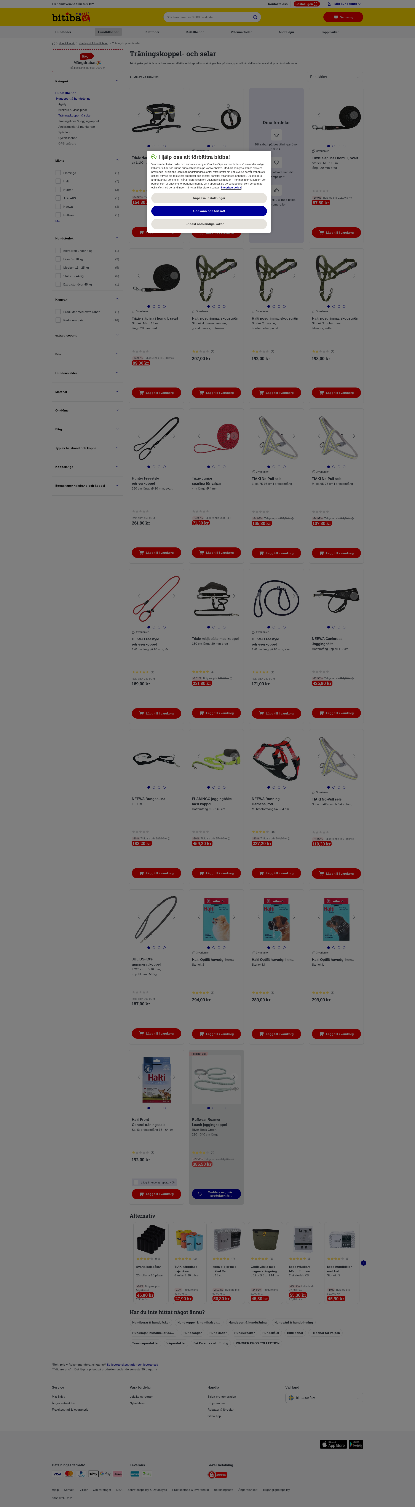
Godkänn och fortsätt (209, 211)
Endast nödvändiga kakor (209, 224)
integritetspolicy (231, 187)
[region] (209, 192)
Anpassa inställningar (209, 198)
